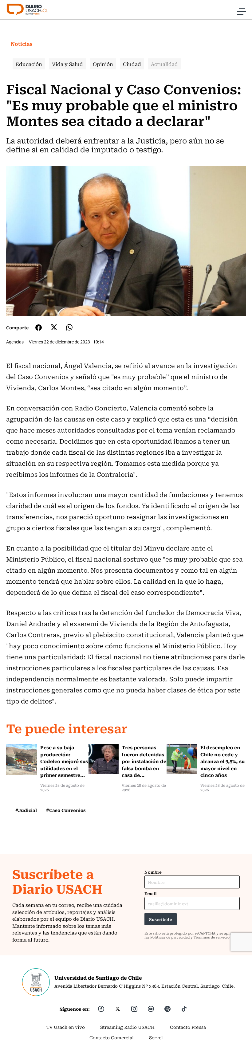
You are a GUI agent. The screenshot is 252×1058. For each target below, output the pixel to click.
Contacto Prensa (188, 1027)
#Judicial (26, 810)
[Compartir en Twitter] (54, 327)
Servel (156, 1037)
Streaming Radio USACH (127, 1027)
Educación (29, 64)
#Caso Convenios (66, 810)
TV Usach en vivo (65, 1027)
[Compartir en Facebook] (38, 327)
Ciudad (132, 64)
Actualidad (164, 64)
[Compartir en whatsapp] (69, 327)
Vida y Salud (67, 64)
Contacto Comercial (111, 1037)
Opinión (103, 64)
